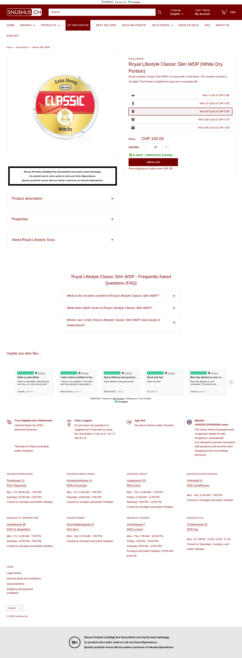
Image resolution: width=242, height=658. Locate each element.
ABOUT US (222, 25)
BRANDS (26, 25)
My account (202, 14)
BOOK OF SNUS (189, 25)
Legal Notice (14, 573)
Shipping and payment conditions (20, 591)
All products (22, 47)
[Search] (160, 12)
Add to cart (153, 162)
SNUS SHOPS (160, 25)
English (12, 608)
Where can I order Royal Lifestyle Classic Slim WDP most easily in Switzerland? (113, 322)
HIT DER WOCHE (78, 25)
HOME (10, 25)
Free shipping (137, 168)
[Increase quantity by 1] (165, 146)
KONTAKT (13, 35)
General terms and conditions (24, 578)
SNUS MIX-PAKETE (134, 25)
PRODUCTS (48, 25)
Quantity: (134, 146)
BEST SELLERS (106, 25)
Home (10, 47)
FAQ (207, 25)
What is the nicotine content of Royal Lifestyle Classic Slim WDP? (113, 295)
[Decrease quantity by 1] (145, 146)
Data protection (15, 583)
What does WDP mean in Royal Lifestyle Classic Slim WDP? (109, 308)
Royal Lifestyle (136, 58)
